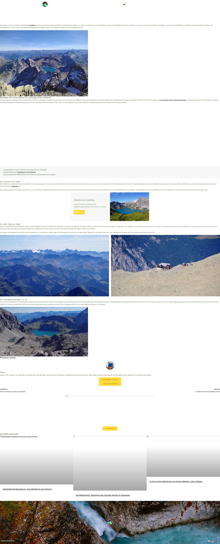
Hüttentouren (161, 4)
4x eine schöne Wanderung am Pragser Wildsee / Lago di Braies (175, 481)
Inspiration (147, 4)
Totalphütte (14, 186)
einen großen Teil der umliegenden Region (173, 100)
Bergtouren (5, 357)
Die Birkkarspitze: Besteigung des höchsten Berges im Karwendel (103, 495)
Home (137, 4)
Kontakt (173, 4)
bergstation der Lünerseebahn (26, 172)
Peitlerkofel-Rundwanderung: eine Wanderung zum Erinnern (27, 489)
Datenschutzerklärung (7, 540)
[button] (130, 4)
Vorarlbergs (32, 25)
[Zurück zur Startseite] (45, 4)
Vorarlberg (12, 357)
